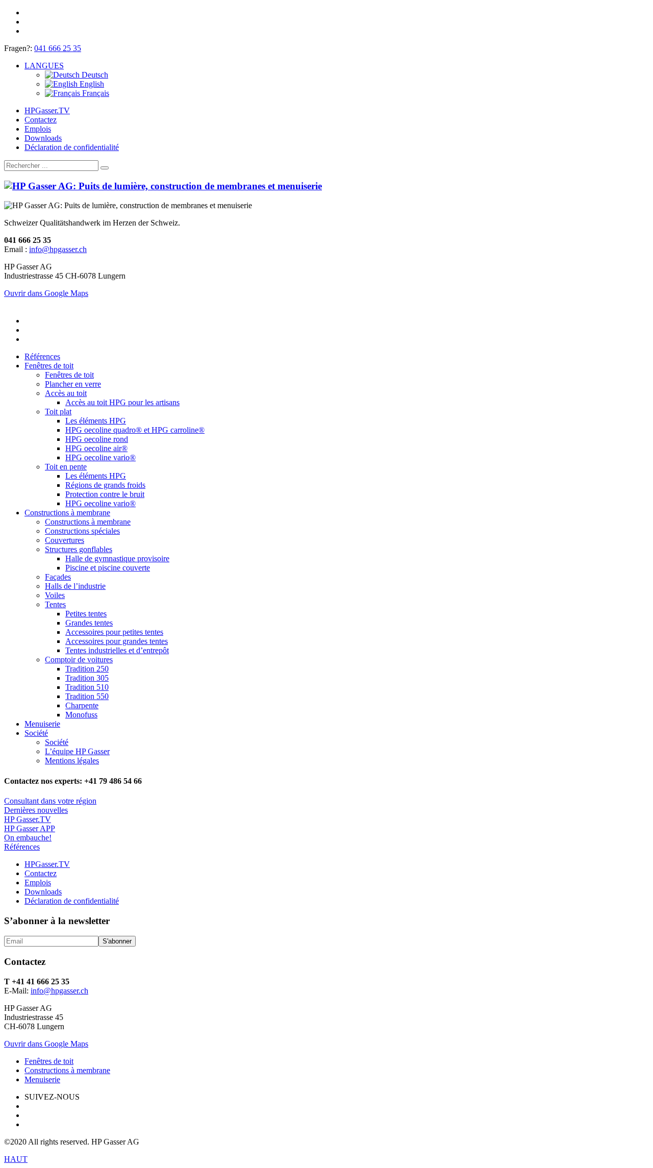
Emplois (37, 129)
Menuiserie (42, 1079)
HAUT (16, 1159)
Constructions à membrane (67, 1070)
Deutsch (94, 74)
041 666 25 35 (57, 48)
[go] (105, 167)
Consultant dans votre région (50, 801)
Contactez (40, 119)
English (91, 84)
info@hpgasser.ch (58, 249)
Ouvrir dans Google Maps (46, 1043)
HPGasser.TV (47, 110)
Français (94, 93)
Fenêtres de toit (48, 1061)
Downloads (43, 138)
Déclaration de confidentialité (71, 147)
